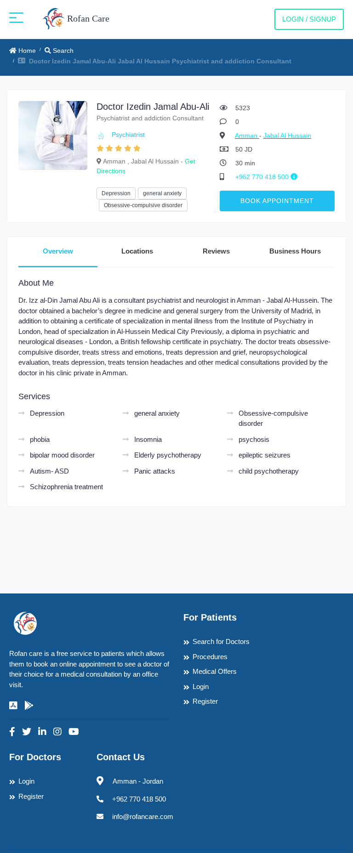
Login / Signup (309, 19)
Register (205, 701)
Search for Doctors (221, 641)
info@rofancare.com (142, 816)
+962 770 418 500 (262, 177)
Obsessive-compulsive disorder (143, 205)
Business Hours (295, 251)
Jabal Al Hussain (287, 135)
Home (26, 50)
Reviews (216, 251)
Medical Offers (215, 671)
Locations (137, 251)
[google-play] (29, 705)
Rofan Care (87, 18)
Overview (58, 251)
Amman (247, 135)
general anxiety (162, 193)
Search (62, 50)
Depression (116, 193)
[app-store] (13, 705)
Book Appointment (277, 200)
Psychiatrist (128, 134)
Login (201, 686)
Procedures (210, 657)
